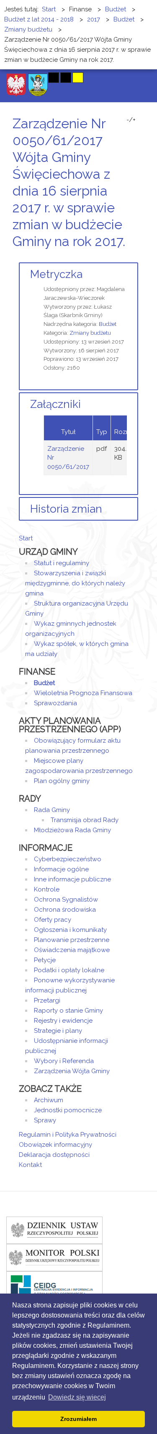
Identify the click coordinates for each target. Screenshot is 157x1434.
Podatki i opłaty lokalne (69, 970)
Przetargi (47, 1000)
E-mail (136, 257)
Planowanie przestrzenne (71, 940)
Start (26, 538)
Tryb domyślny (22, 77)
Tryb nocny (36, 77)
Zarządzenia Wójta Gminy (72, 1071)
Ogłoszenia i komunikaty (70, 930)
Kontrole (46, 889)
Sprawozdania (55, 703)
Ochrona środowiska (65, 909)
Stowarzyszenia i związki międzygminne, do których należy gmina (75, 583)
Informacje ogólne (61, 869)
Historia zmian (66, 509)
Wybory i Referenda (64, 1061)
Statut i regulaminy (61, 563)
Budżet (107, 324)
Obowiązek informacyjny (55, 1144)
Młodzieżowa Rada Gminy (72, 830)
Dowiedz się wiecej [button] (77, 1397)
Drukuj (126, 257)
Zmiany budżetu (90, 333)
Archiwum (48, 1100)
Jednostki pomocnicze (68, 1110)
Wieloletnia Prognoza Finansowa (83, 693)
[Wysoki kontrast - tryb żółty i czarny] (77, 77)
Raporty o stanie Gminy (68, 1010)
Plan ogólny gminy (62, 781)
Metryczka (56, 274)
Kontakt (30, 1165)
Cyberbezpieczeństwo (67, 859)
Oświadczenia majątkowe (72, 950)
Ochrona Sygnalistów (66, 899)
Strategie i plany (58, 1030)
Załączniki (55, 404)
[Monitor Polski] (54, 1257)
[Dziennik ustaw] (54, 1229)
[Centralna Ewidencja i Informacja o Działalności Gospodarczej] (54, 1284)
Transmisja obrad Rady (84, 820)
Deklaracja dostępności (54, 1155)
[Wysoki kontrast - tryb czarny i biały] (53, 77)
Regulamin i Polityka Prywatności (67, 1134)
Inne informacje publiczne (72, 879)
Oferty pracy (52, 919)
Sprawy (45, 1120)
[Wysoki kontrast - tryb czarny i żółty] (65, 77)
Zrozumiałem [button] (78, 1418)
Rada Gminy (52, 810)
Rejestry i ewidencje (63, 1020)
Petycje (45, 960)
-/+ (131, 120)
